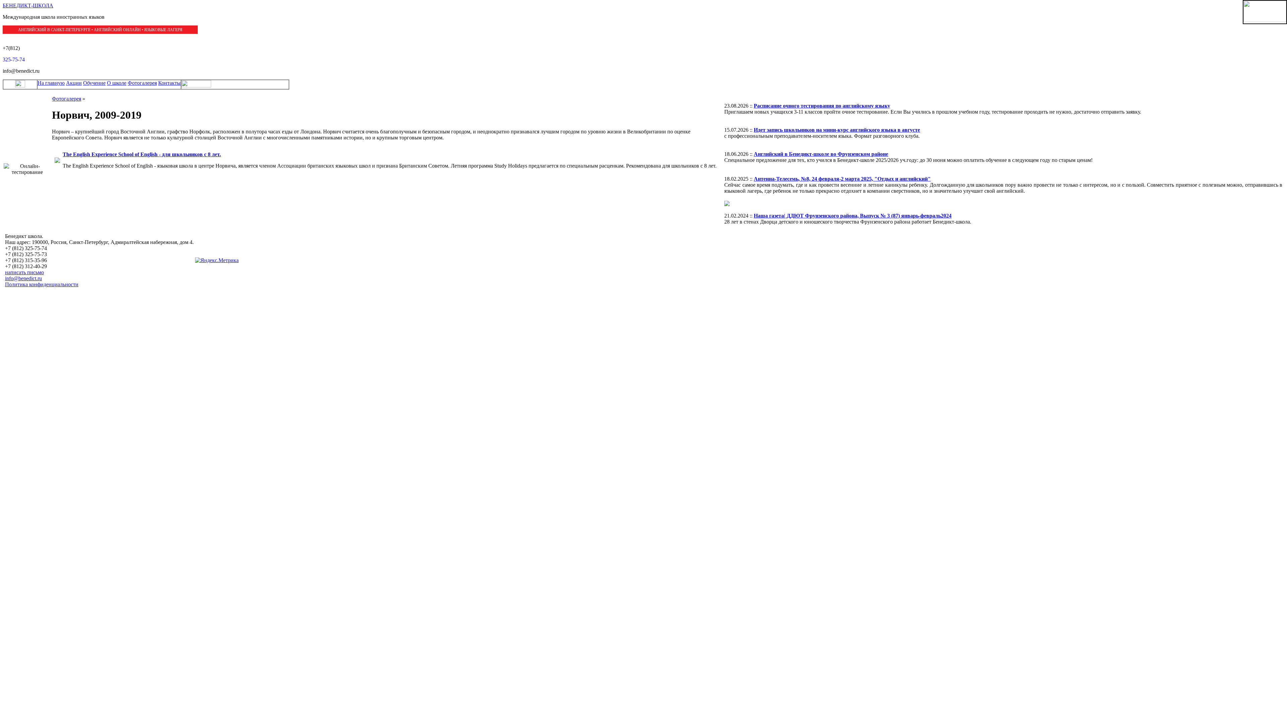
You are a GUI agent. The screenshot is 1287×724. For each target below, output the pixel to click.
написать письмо (24, 272)
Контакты (169, 83)
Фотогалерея (142, 83)
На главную (51, 83)
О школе (116, 83)
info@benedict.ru (23, 278)
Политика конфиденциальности (41, 284)
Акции (74, 83)
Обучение (94, 83)
